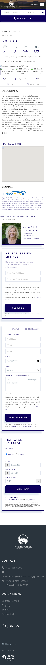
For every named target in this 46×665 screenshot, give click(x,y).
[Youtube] (11, 626)
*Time (7, 366)
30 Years (11, 454)
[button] (42, 12)
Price (7, 461)
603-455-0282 (24, 18)
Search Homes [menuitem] (10, 600)
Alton (26, 217)
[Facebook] (5, 626)
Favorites (34, 5)
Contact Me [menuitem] (8, 614)
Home (2, 217)
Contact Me (28, 238)
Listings (8, 217)
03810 (32, 217)
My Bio (36, 238)
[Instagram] (17, 626)
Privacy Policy (15, 426)
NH (14, 217)
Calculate (23, 489)
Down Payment (11, 469)
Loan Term (9, 449)
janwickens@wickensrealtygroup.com (23, 576)
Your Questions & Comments (17, 375)
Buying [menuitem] (6, 605)
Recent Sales (28, 236)
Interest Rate (11, 477)
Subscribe (18, 308)
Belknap (20, 217)
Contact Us (14, 329)
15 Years (21, 454)
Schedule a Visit (31, 329)
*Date (7, 356)
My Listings (28, 233)
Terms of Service (27, 426)
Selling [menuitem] (6, 609)
